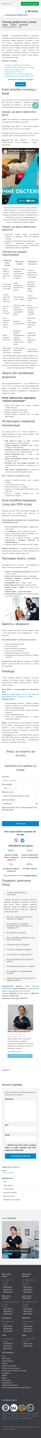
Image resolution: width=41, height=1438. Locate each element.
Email (19, 1070)
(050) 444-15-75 (27, 1311)
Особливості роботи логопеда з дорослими (18, 74)
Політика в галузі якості (9, 1366)
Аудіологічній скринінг (10, 1192)
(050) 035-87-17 (7, 1311)
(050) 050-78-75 (27, 1289)
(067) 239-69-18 (27, 1314)
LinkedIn (16, 1070)
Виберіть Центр (8, 792)
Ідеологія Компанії (7, 1361)
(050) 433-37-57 (7, 1348)
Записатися (20, 84)
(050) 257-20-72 (27, 1331)
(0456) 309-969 (7, 1326)
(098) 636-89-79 (27, 1292)
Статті (4, 1356)
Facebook (12, 1070)
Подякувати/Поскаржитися (10, 1385)
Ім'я (7, 1125)
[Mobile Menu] (13, 11)
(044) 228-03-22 (27, 1287)
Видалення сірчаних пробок (11, 1199)
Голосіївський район (8, 1172)
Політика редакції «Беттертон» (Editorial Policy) (16, 1387)
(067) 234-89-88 (7, 1331)
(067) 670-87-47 (7, 1346)
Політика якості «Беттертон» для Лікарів (14, 1370)
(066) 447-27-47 (7, 1289)
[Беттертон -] (31, 11)
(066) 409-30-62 (7, 1329)
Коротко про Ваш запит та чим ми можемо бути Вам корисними (19, 809)
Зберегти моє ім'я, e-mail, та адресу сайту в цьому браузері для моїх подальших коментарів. (20, 1147)
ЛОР (4, 1182)
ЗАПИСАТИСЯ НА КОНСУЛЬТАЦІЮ (20, 1056)
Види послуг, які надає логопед (14, 69)
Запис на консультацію (30, 3)
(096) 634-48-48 (7, 1292)
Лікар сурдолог (8, 1185)
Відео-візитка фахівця (15, 1051)
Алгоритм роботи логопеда (13, 72)
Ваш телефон (7, 784)
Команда (4, 1363)
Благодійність (6, 1373)
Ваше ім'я (5, 777)
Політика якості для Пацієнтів (11, 1368)
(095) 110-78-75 (27, 1343)
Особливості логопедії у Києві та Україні (17, 65)
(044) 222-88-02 (27, 1309)
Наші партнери (6, 1380)
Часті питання (6, 1358)
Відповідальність (7, 1382)
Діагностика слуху (9, 1196)
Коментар (9, 1099)
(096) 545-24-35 (7, 1314)
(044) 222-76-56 (7, 1309)
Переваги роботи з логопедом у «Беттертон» (19, 76)
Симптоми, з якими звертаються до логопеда (19, 67)
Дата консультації (8, 800)
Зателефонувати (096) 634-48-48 (16, 15)
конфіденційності (30, 875)
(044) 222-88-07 (7, 1287)
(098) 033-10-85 (27, 1346)
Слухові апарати (8, 1189)
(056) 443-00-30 (27, 1326)
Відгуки (4, 1378)
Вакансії (4, 1375)
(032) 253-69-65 (7, 1343)
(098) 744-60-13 (27, 1329)
